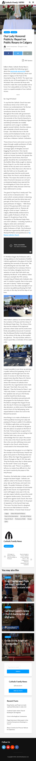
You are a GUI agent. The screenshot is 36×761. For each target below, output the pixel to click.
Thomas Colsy (11, 657)
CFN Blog (7, 32)
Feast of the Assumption (11, 516)
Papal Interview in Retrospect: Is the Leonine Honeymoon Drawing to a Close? (17, 722)
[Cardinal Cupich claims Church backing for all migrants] (18, 617)
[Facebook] (17, 747)
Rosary (29, 519)
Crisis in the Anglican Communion (17, 716)
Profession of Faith (20, 519)
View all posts (8, 546)
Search (18, 671)
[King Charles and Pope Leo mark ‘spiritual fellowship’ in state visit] (18, 587)
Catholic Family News (11, 46)
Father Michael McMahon (18, 513)
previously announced (18, 71)
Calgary (7, 513)
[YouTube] (8, 747)
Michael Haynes (11, 597)
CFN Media (14, 32)
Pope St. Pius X (9, 519)
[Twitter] (4, 747)
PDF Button (28, 60)
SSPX (6, 521)
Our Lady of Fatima (25, 516)
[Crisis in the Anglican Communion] (18, 647)
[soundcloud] (12, 747)
